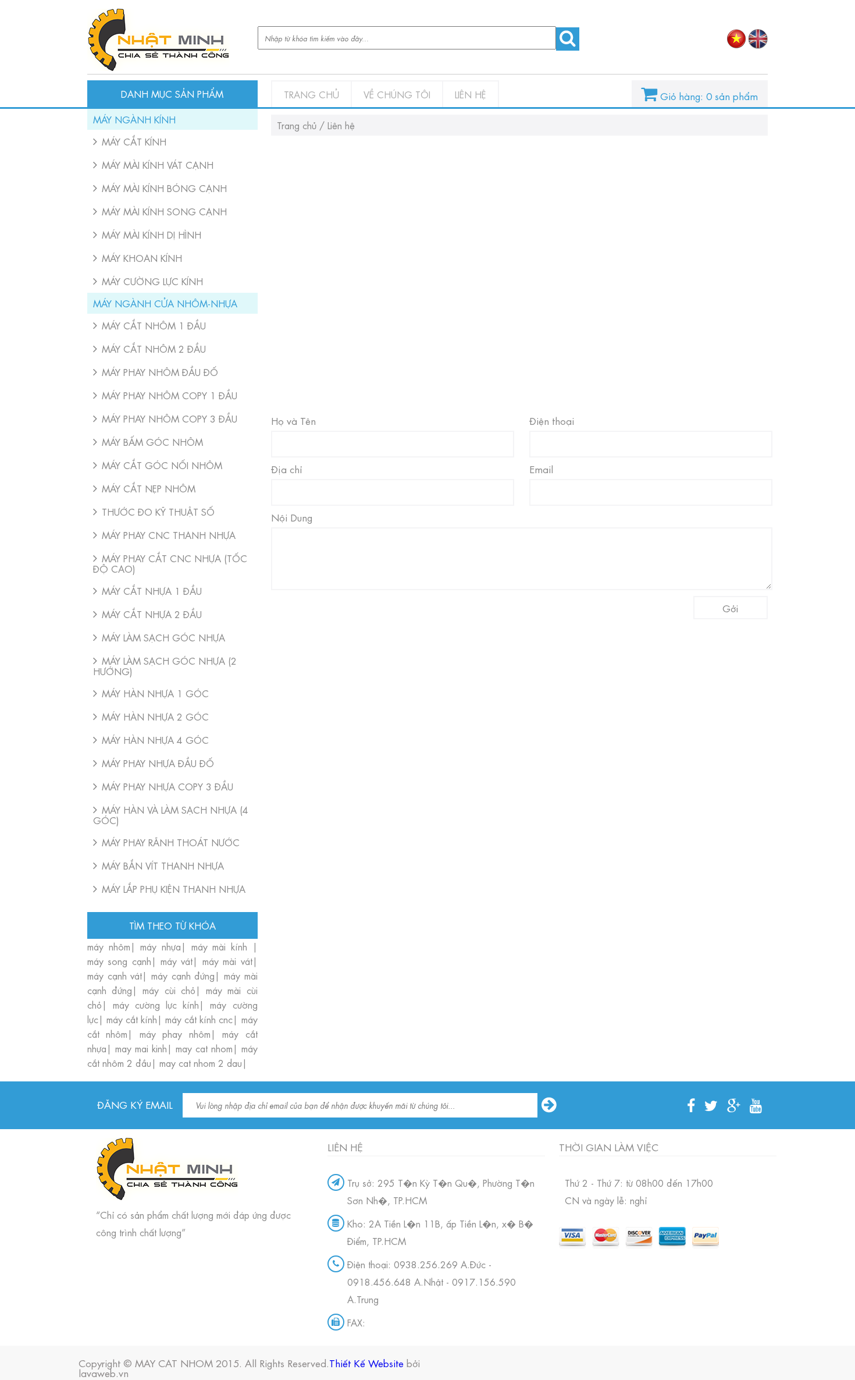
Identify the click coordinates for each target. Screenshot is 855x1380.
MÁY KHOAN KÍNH (142, 257)
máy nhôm (108, 946)
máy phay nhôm (175, 1033)
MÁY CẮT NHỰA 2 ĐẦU (152, 614)
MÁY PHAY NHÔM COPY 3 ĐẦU (169, 418)
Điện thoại (551, 419)
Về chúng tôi (397, 94)
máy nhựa (160, 946)
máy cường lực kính (156, 1004)
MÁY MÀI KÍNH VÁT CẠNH (157, 164)
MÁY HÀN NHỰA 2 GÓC (155, 716)
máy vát (177, 961)
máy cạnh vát (114, 975)
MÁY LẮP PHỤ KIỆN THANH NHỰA (173, 888)
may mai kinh (141, 1048)
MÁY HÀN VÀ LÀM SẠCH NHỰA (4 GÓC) (170, 814)
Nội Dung (291, 516)
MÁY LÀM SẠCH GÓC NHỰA (163, 637)
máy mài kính (221, 946)
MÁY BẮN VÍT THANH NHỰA (163, 865)
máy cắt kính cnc (199, 1019)
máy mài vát (227, 961)
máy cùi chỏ (168, 990)
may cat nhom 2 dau (200, 1062)
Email (541, 467)
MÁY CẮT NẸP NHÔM (148, 488)
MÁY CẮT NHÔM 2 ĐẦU (154, 348)
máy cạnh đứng (183, 975)
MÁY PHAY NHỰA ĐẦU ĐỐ (158, 763)
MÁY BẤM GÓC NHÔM (152, 441)
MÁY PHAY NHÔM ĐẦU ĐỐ (160, 372)
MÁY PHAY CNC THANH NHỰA (169, 534)
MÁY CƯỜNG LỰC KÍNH (152, 281)
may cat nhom (204, 1048)
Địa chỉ (286, 467)
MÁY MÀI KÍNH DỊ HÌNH (151, 234)
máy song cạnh (119, 961)
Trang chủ (311, 94)
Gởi (730, 607)
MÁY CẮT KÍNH (134, 141)
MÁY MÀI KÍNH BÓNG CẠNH (164, 188)
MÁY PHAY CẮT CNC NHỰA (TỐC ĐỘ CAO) (170, 563)
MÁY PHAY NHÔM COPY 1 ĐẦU (169, 395)
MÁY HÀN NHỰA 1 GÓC (155, 693)
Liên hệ (470, 94)
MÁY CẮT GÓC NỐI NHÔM (162, 465)
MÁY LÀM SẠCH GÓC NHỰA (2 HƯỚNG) (165, 665)
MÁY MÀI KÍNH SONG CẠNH (164, 211)
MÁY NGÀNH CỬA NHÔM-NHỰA (165, 303)
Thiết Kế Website (366, 1362)
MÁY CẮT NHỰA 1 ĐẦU (152, 590)
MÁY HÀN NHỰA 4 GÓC (155, 739)
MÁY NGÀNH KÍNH (134, 119)
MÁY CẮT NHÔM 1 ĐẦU (154, 325)
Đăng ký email (135, 1103)
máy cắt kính (131, 1019)
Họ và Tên (293, 419)
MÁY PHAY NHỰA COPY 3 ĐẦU (167, 786)
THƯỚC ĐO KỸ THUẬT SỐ (158, 511)
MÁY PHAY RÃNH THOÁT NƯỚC (171, 842)
